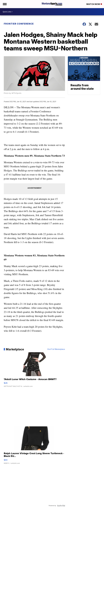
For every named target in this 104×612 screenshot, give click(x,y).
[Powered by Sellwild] (61, 506)
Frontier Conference (19, 23)
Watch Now (93, 4)
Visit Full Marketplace (56, 349)
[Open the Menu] (4, 4)
